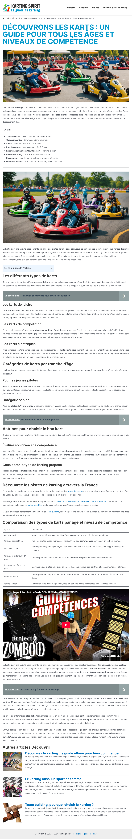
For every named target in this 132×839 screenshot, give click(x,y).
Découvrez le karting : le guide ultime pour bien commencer (72, 753)
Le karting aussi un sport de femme (53, 779)
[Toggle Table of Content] (48, 268)
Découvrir (83, 7)
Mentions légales (80, 834)
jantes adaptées (35, 505)
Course (95, 7)
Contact (93, 834)
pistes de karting (75, 491)
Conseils (71, 7)
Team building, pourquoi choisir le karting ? (59, 805)
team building (53, 512)
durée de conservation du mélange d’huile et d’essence (81, 501)
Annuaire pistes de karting (115, 7)
